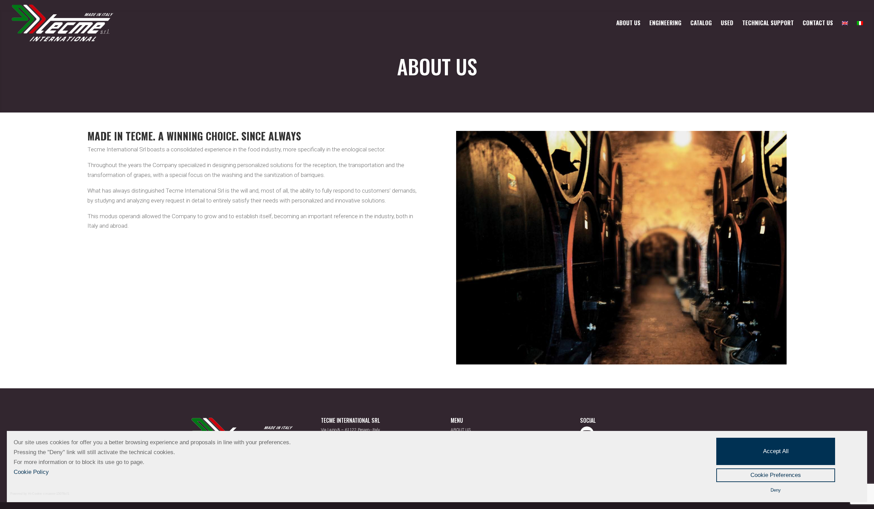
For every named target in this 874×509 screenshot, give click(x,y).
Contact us (818, 23)
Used (727, 23)
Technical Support (768, 23)
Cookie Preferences (775, 475)
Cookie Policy (31, 472)
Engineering (665, 23)
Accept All (776, 451)
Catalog (701, 23)
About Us (628, 23)
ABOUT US (460, 430)
